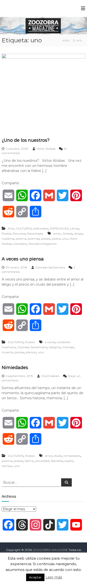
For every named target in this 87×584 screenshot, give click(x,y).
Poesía (6, 233)
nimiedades (71, 456)
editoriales (40, 228)
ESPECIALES (59, 228)
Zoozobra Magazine (42, 243)
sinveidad (42, 461)
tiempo (7, 466)
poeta (56, 238)
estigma (55, 347)
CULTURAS (24, 228)
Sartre (29, 461)
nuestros (8, 238)
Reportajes (35, 233)
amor (57, 233)
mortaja (68, 347)
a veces (50, 342)
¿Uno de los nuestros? (26, 140)
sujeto (69, 461)
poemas (33, 238)
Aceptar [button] (35, 577)
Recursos (19, 233)
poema (21, 238)
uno (65, 238)
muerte (7, 352)
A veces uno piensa (23, 259)
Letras (74, 228)
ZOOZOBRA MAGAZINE (50, 550)
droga (78, 233)
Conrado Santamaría (50, 267)
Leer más (53, 577)
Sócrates (57, 461)
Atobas (67, 233)
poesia (45, 238)
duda (58, 456)
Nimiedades (15, 367)
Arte (11, 228)
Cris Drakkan (50, 376)
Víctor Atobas (45, 148)
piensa (19, 352)
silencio (31, 352)
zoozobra (20, 243)
